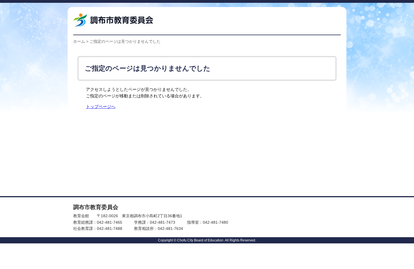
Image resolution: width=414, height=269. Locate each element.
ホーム (79, 41)
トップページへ (100, 106)
